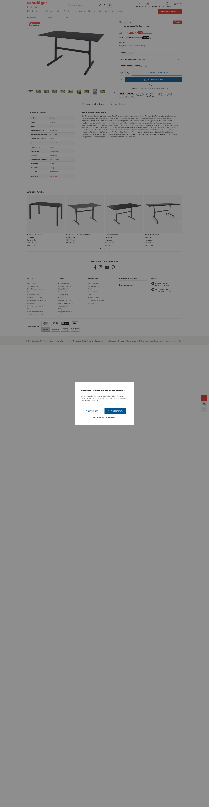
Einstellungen (92, 411)
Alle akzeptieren (115, 411)
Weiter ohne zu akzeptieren (104, 417)
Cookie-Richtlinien (92, 401)
